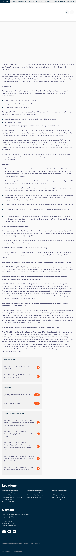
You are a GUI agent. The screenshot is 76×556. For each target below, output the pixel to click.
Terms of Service (18, 551)
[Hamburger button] (72, 12)
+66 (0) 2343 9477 (8, 523)
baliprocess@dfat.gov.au (9, 517)
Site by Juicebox (6, 551)
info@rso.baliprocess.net (9, 525)
